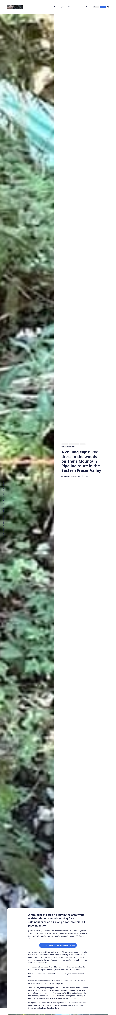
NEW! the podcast (74, 7)
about (85, 7)
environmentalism (68, 446)
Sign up (103, 6)
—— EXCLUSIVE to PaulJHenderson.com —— (58, 945)
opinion (63, 7)
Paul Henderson (68, 476)
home (56, 7)
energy (83, 444)
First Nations (74, 444)
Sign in (96, 6)
